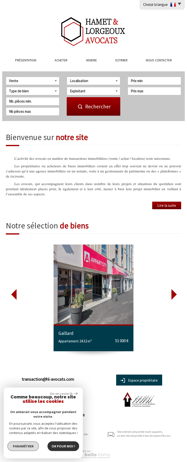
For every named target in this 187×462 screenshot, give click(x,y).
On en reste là (61, 393)
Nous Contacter (159, 60)
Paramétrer (23, 446)
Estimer (121, 60)
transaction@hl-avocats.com (48, 379)
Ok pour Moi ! (63, 446)
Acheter (61, 60)
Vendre (91, 60)
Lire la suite (166, 205)
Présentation (25, 60)
